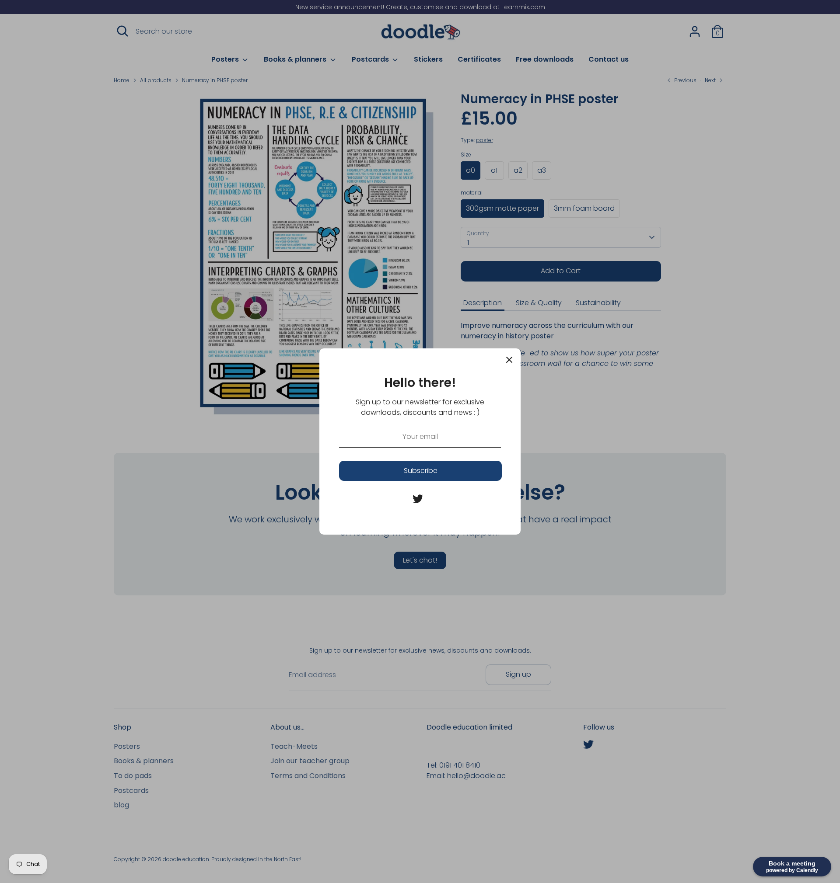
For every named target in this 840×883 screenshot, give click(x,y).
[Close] (509, 359)
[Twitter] (418, 499)
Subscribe (421, 471)
